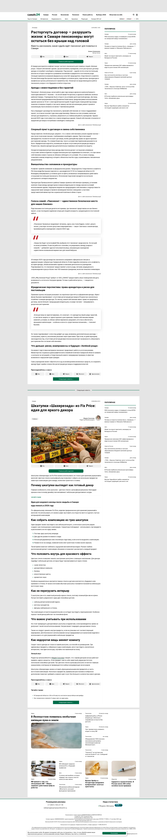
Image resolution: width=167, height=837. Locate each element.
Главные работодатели (66, 61)
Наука (106, 63)
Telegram (91, 56)
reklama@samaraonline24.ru (55, 808)
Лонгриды (34, 27)
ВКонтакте (81, 374)
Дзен (67, 56)
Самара (107, 34)
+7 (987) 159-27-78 (55, 805)
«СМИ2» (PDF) (132, 828)
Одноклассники (95, 374)
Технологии (88, 713)
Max (44, 56)
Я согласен (114, 833)
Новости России (109, 72)
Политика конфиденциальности (128, 833)
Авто (106, 53)
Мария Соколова (89, 418)
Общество (114, 779)
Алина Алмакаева (94, 51)
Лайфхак (34, 419)
